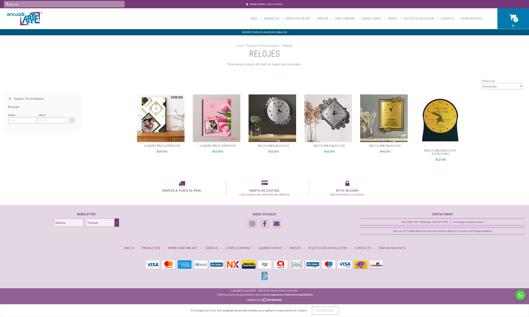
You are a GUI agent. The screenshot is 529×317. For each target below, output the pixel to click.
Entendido (325, 310)
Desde (11, 115)
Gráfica (322, 18)
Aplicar (72, 120)
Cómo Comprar (344, 18)
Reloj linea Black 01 (273, 145)
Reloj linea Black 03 (385, 145)
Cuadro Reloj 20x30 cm (162, 145)
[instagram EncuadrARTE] (252, 223)
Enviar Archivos (471, 18)
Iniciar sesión (275, 4)
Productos (271, 18)
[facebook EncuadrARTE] (264, 223)
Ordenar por (488, 80)
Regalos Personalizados (263, 45)
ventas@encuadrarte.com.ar (468, 221)
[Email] (276, 223)
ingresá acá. (277, 294)
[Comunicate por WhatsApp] (520, 295)
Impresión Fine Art (297, 18)
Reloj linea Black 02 (329, 145)
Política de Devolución (418, 18)
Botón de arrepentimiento (299, 294)
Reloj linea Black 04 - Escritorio (440, 152)
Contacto (447, 18)
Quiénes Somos (371, 18)
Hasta (42, 115)
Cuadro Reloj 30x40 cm (218, 145)
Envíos (392, 18)
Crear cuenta (258, 4)
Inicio (254, 18)
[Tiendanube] (265, 301)
